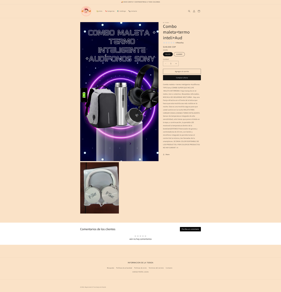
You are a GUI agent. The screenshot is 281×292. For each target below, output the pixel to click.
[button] (189, 11)
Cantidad (166, 59)
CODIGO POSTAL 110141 (140, 272)
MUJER (167, 54)
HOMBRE (179, 54)
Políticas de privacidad (124, 268)
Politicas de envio (140, 268)
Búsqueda (110, 268)
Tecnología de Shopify (99, 287)
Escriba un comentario (190, 229)
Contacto (169, 268)
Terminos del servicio (156, 268)
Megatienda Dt (89, 287)
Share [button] (168, 154)
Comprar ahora (182, 78)
